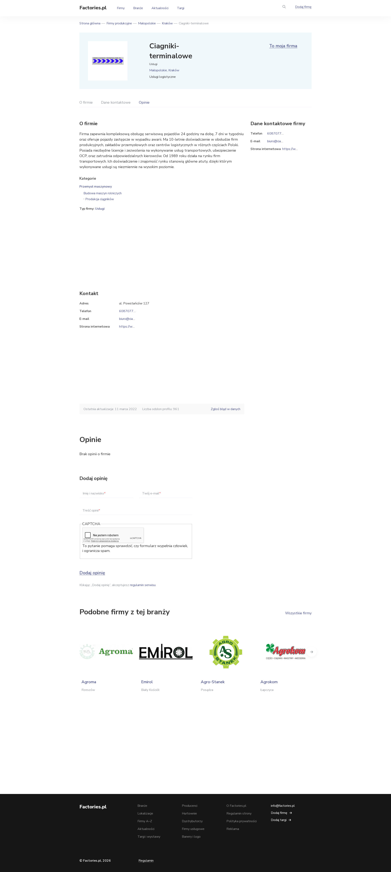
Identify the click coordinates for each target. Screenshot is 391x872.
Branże (138, 8)
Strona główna (89, 23)
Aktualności (160, 8)
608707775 (128, 311)
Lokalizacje (145, 813)
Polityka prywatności (241, 821)
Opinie (144, 102)
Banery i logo (191, 836)
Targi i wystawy (148, 836)
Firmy (121, 8)
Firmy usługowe (193, 829)
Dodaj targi (279, 820)
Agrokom (269, 682)
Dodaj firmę (303, 7)
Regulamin (146, 860)
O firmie (86, 102)
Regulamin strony (239, 813)
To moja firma (283, 46)
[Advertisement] (161, 244)
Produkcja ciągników (99, 199)
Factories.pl (93, 7)
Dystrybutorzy (192, 821)
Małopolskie (147, 23)
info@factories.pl (283, 806)
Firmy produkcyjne (119, 23)
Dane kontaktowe (116, 102)
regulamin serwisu (143, 585)
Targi (180, 8)
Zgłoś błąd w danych (225, 409)
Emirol (147, 682)
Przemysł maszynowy (95, 186)
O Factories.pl (236, 806)
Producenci (189, 806)
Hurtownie (189, 813)
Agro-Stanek (213, 682)
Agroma (88, 682)
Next (311, 652)
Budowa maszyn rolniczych (102, 193)
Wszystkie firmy (298, 613)
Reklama (232, 829)
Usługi (100, 208)
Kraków (167, 23)
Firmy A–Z (144, 821)
